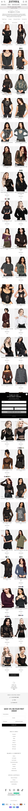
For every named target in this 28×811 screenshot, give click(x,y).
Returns (14, 742)
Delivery (14, 740)
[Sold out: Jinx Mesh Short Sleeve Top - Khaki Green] (23, 447)
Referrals (14, 746)
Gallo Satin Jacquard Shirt (7, 166)
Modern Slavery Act (14, 781)
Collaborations (14, 770)
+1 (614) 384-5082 (15, 697)
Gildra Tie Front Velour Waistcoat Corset (7, 357)
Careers (14, 766)
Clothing (24, 4)
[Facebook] (6, 790)
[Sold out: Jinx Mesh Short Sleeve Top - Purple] (18, 447)
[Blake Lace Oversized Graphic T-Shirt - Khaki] (7, 556)
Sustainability (14, 784)
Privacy (14, 779)
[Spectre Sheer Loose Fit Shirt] (20, 419)
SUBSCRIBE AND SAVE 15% (14, 411)
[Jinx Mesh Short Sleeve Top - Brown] (21, 447)
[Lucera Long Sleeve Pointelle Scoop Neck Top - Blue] (22, 586)
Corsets (10, 19)
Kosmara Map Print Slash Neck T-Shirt (7, 142)
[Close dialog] (27, 394)
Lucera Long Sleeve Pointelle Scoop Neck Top (20, 608)
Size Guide (14, 744)
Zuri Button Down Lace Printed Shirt (21, 44)
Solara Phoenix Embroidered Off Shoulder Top (7, 248)
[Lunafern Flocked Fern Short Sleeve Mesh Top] (8, 199)
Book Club (14, 768)
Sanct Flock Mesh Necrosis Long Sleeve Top (7, 498)
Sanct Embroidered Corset (7, 304)
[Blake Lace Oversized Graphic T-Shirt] (6, 556)
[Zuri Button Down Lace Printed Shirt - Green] (21, 48)
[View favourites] (23, 1)
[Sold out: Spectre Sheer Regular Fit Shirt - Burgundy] (21, 419)
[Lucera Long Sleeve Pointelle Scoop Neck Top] (19, 586)
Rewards (14, 764)
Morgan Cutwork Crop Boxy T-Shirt (7, 277)
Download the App (14, 762)
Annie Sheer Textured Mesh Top (7, 118)
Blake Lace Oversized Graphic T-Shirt (7, 550)
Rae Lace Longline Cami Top (21, 304)
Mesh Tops (4, 19)
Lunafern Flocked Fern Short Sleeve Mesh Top (7, 192)
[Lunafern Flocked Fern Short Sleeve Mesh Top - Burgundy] (5, 199)
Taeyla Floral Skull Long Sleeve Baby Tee (21, 142)
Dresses (3, 4)
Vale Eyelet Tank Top (21, 118)
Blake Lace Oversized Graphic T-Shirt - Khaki (21, 550)
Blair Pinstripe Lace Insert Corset (7, 70)
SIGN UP (14, 725)
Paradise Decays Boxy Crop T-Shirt (21, 277)
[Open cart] (26, 1)
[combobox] (13, 718)
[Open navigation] (2, 1)
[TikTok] (22, 790)
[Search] (4, 1)
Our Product (14, 760)
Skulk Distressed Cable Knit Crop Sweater (7, 328)
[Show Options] (24, 718)
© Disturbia (14, 800)
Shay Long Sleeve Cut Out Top (7, 522)
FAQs (14, 738)
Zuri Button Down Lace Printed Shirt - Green (21, 166)
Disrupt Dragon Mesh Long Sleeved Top (7, 441)
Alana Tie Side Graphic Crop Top (21, 70)
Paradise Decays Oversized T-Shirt (21, 522)
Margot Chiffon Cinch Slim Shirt (7, 94)
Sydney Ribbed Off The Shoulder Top (7, 44)
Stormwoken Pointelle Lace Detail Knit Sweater (21, 357)
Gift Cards (14, 748)
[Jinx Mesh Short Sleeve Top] (20, 447)
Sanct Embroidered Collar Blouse (21, 498)
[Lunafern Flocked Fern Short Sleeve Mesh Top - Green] (7, 199)
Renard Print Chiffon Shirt (21, 94)
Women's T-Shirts (17, 19)
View (4, 22)
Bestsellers (16, 4)
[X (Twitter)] (10, 790)
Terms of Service (14, 777)
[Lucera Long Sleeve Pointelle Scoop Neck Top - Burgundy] (20, 586)
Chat (14, 700)
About (14, 756)
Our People (14, 758)
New (9, 4)
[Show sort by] (24, 22)
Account (14, 734)
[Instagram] (14, 790)
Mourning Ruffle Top (21, 638)
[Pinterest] (18, 790)
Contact (14, 736)
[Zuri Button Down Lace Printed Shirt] (20, 48)
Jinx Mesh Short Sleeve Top (21, 441)
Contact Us (14, 702)
